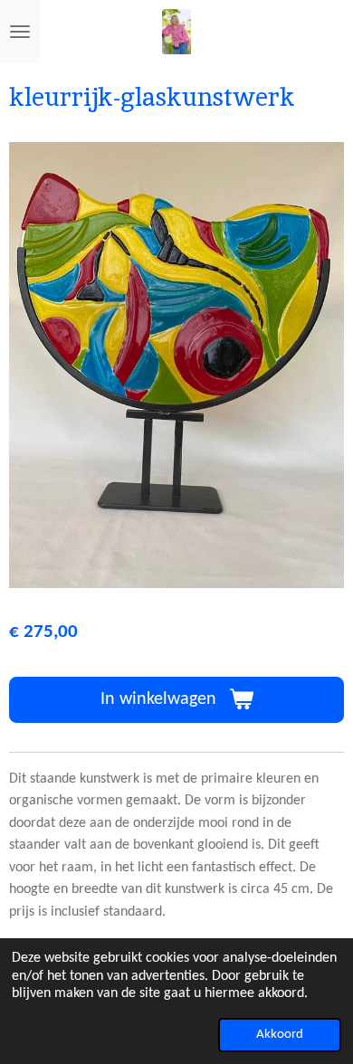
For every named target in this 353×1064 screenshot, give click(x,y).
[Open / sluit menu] (20, 31)
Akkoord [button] (279, 1034)
